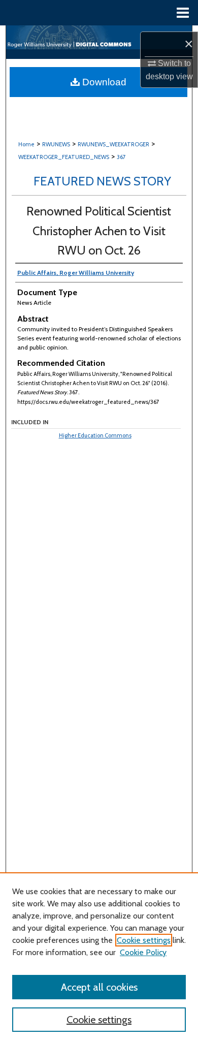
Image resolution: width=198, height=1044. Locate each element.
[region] (99, 958)
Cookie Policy (143, 952)
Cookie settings (144, 940)
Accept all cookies (99, 987)
